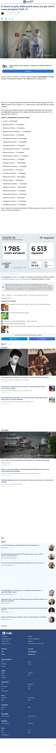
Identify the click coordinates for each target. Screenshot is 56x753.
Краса (2, 732)
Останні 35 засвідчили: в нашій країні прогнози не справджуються (20, 545)
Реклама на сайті (5, 641)
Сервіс (29, 700)
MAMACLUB (30, 723)
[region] (28, 90)
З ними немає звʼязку (6, 462)
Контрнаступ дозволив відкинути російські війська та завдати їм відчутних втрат (21, 473)
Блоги (3, 654)
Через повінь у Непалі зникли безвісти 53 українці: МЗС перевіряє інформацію (25, 460)
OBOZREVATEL (15, 277)
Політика (30, 649)
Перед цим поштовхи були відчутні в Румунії (12, 484)
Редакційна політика (5, 298)
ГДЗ (2, 684)
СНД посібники (4, 691)
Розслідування (32, 651)
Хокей (2, 675)
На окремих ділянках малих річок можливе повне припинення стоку (17, 401)
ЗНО (2, 688)
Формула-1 (3, 677)
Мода (29, 732)
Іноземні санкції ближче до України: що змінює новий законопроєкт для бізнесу (24, 617)
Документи (30, 641)
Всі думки (3, 625)
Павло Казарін (4, 547)
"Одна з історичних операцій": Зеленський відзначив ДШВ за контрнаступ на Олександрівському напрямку (25, 470)
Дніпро (29, 663)
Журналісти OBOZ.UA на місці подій (36, 643)
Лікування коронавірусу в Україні (20, 295)
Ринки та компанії (5, 716)
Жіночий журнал (5, 734)
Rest (2, 538)
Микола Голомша (5, 603)
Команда (30, 636)
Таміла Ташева (5, 612)
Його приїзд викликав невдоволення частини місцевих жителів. (16, 390)
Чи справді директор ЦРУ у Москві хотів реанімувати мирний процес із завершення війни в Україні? (21, 591)
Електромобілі (31, 697)
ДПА (29, 686)
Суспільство (31, 654)
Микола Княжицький (6, 594)
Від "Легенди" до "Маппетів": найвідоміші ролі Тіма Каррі (14, 380)
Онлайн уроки (4, 686)
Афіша (2, 730)
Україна (3, 295)
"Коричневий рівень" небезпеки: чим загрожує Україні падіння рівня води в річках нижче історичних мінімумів (24, 398)
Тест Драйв (4, 697)
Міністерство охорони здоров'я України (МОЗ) (38, 295)
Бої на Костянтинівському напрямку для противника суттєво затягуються (22, 563)
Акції (2, 700)
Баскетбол (30, 672)
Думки (3, 542)
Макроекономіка (32, 716)
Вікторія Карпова (5, 619)
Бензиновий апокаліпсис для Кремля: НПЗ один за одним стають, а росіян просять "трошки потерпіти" (22, 554)
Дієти (2, 709)
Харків (29, 661)
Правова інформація (6, 638)
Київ (2, 661)
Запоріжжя (3, 663)
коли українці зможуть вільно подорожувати (15, 279)
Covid (18, 12)
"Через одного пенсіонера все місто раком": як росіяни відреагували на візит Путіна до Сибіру (23, 387)
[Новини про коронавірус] (3, 344)
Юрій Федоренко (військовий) (8, 558)
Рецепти (3, 707)
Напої (29, 707)
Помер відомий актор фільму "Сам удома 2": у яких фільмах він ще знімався (25, 377)
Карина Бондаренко (10, 12)
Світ (2, 651)
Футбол (3, 672)
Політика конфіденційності (34, 638)
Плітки (29, 730)
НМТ (29, 688)
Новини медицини (5, 723)
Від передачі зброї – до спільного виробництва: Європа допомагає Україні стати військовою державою (24, 600)
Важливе (4, 347)
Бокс (29, 675)
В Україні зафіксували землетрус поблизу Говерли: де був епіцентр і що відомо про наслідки (27, 481)
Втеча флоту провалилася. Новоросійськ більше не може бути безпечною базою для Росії (24, 608)
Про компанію (4, 636)
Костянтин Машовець (6, 565)
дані (24, 104)
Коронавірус (9, 295)
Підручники (30, 684)
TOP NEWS (5, 430)
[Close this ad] (55, 745)
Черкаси (3, 666)
